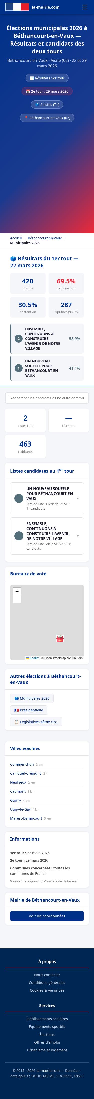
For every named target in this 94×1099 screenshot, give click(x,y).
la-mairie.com (48, 1070)
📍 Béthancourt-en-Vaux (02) (47, 117)
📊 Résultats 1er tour (47, 78)
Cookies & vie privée (47, 990)
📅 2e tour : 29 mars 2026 (47, 91)
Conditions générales (47, 982)
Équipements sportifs (47, 1026)
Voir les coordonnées (47, 916)
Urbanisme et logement (47, 1050)
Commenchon (26, 764)
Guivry (20, 800)
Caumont (22, 791)
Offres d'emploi (47, 1042)
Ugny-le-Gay (24, 809)
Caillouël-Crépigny (30, 773)
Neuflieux (22, 782)
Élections (47, 1034)
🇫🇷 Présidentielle (28, 710)
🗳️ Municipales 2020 (31, 698)
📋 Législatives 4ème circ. (36, 721)
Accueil (16, 238)
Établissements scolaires (47, 1018)
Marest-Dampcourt (30, 818)
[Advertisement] (47, 176)
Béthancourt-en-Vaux (45, 238)
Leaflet (34, 658)
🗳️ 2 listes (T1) (47, 104)
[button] (60, 638)
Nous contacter (47, 974)
